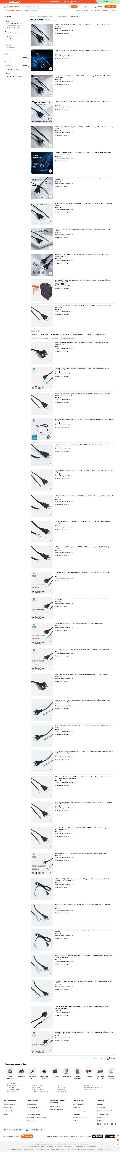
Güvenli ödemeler (31, 1104)
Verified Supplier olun (102, 1114)
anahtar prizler (11, 1091)
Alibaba (32, 16)
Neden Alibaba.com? (9, 1104)
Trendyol (78, 1144)
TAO (74, 1144)
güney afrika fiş (37, 1085)
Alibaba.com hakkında (10, 1100)
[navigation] (17, 538)
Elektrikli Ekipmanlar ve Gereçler (45, 16)
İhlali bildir (76, 1120)
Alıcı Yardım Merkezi (78, 1104)
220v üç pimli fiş (55, 334)
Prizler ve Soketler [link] (75, 16)
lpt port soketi (11, 1087)
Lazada (60, 1144)
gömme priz (61, 1089)
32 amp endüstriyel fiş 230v (68, 338)
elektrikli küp (66, 334)
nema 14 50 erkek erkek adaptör (40, 338)
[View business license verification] (76, 1149)
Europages (85, 1144)
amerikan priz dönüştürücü (91, 1089)
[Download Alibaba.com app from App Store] (97, 1136)
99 (104, 1058)
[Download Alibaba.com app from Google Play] (110, 1136)
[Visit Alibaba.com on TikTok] (115, 1124)
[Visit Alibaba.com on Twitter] (105, 1124)
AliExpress (35, 1144)
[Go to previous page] (83, 1058)
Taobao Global (67, 1144)
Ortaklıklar (99, 1117)
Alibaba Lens (13, 1136)
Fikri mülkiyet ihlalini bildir (80, 1117)
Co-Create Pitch (8, 1107)
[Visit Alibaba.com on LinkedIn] (101, 1124)
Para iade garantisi (32, 1107)
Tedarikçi (66, 33)
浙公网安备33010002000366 (88, 1149)
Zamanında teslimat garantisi (34, 1111)
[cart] (91, 7)
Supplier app (51, 1136)
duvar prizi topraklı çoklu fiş (41, 1091)
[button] (69, 7)
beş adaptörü (44, 334)
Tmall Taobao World (51, 1144)
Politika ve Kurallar (32, 1120)
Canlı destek (76, 1107)
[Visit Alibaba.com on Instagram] (108, 1124)
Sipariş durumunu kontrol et (104, 1111)
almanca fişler (36, 1087)
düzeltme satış (88, 1085)
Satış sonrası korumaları (33, 1114)
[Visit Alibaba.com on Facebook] (98, 1124)
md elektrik (55, 338)
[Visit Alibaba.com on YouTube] (112, 1124)
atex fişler (34, 334)
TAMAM (24, 57)
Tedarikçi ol (100, 1104)
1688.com (42, 1144)
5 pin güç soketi (63, 1087)
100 (108, 1058)
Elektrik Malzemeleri (62, 16)
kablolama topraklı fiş (13, 1085)
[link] (117, 1135)
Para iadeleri (76, 1114)
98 (101, 1058)
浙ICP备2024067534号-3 (105, 1149)
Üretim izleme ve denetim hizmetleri (36, 1117)
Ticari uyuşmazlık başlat (79, 1111)
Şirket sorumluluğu (9, 1111)
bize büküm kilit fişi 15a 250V (92, 1087)
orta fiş (60, 1085)
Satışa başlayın (101, 1107)
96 (94, 1058)
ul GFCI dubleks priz (38, 1089)
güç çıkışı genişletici (78, 334)
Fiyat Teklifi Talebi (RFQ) (56, 1109)
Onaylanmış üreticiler (56, 1106)
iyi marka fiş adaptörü (100, 334)
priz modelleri (62, 1091)
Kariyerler (6, 1114)
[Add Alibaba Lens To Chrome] (27, 1136)
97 (97, 1058)
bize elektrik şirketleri (13, 1089)
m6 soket (89, 334)
